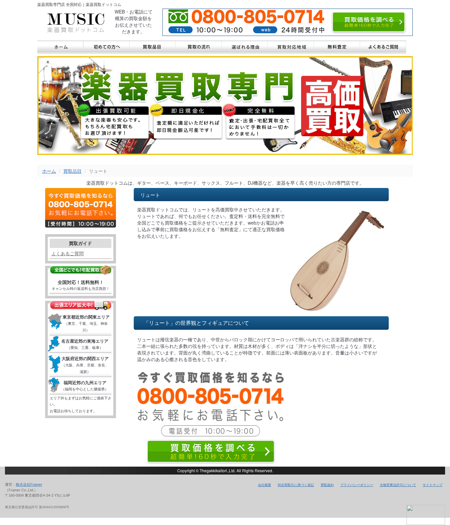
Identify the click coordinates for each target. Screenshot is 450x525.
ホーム (49, 171)
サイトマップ (432, 485)
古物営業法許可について (398, 485)
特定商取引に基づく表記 (296, 485)
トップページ (60, 47)
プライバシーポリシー (356, 485)
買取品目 (152, 47)
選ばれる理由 (245, 47)
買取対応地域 (291, 47)
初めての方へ (106, 47)
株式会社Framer (29, 484)
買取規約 (327, 485)
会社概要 (264, 485)
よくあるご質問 (383, 47)
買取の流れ (199, 47)
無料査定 (337, 47)
